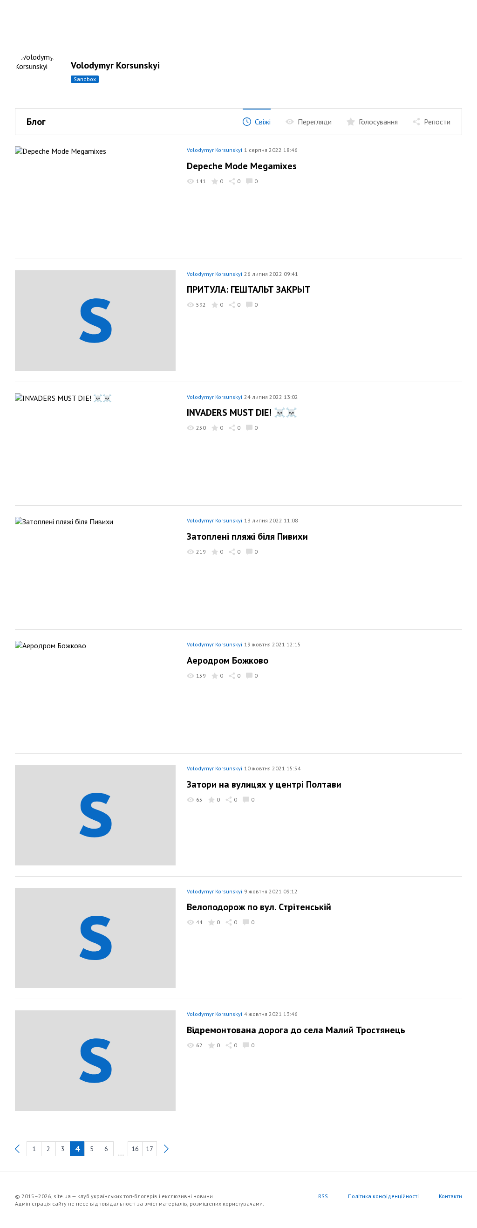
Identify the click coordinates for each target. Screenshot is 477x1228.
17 (149, 1149)
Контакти (450, 1196)
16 (135, 1149)
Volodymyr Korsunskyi (115, 65)
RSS (323, 1196)
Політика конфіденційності (383, 1196)
